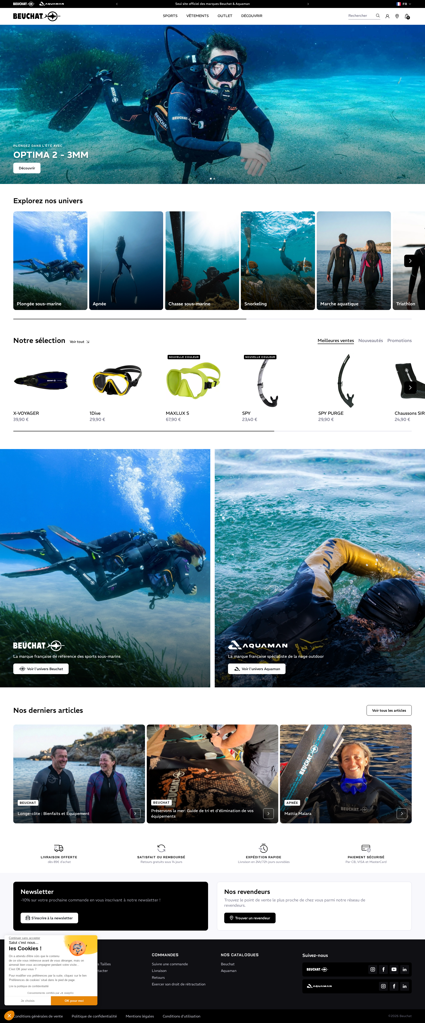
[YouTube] (394, 969)
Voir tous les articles (389, 710)
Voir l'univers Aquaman (261, 669)
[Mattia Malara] (346, 773)
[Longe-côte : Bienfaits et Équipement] (79, 773)
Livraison (159, 970)
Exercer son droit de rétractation (178, 984)
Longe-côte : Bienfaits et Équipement (53, 813)
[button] (9, 1015)
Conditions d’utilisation (181, 1016)
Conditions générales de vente (38, 1016)
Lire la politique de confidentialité (29, 986)
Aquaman (228, 970)
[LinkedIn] (404, 969)
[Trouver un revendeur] (397, 16)
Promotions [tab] (399, 340)
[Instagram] (372, 969)
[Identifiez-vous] (387, 16)
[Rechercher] (377, 15)
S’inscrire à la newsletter (52, 918)
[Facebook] (383, 969)
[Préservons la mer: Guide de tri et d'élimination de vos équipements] (212, 773)
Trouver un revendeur (252, 918)
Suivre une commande (170, 964)
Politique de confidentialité (94, 1016)
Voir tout (77, 341)
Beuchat (228, 964)
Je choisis (28, 1000)
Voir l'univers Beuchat (45, 669)
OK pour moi (74, 1000)
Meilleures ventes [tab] (336, 340)
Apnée (292, 803)
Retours (158, 977)
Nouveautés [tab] (370, 340)
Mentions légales (140, 1016)
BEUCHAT (28, 803)
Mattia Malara (297, 813)
